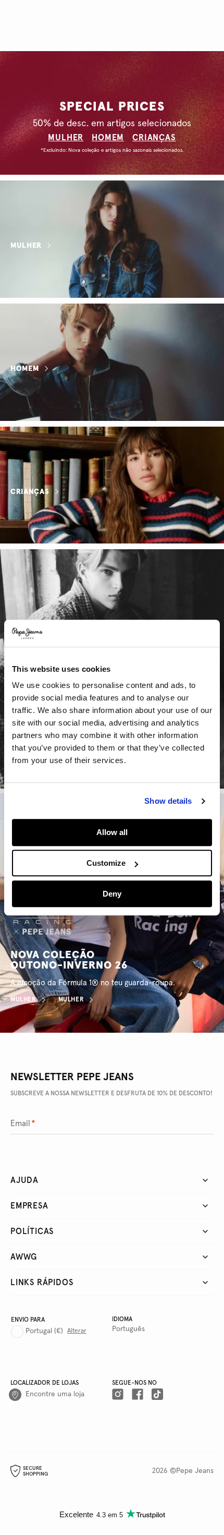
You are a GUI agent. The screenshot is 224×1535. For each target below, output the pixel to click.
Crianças (29, 491)
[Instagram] (117, 1394)
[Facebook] (137, 1394)
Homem (24, 368)
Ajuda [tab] (24, 1180)
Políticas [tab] (32, 1231)
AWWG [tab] (23, 1257)
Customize (106, 863)
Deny (112, 893)
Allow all (112, 832)
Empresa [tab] (29, 1206)
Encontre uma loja (55, 1394)
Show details (168, 800)
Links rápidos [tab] (41, 1282)
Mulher (26, 245)
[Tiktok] (157, 1394)
